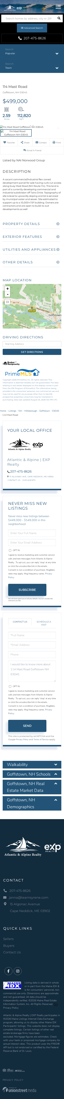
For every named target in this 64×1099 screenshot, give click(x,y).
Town (8, 67)
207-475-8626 (34, 38)
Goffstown (44, 411)
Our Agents (28, 480)
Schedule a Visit (44, 623)
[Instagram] (18, 971)
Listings (12, 411)
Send (27, 725)
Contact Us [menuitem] (12, 952)
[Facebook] (8, 971)
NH (20, 411)
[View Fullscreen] (7, 302)
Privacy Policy (22, 739)
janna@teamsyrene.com (28, 898)
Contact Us (14, 480)
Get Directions (32, 351)
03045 (55, 411)
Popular (10, 53)
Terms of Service (41, 739)
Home (3, 411)
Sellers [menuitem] (8, 939)
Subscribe (27, 589)
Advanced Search (33, 28)
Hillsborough (30, 411)
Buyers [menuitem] (8, 946)
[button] (59, 18)
